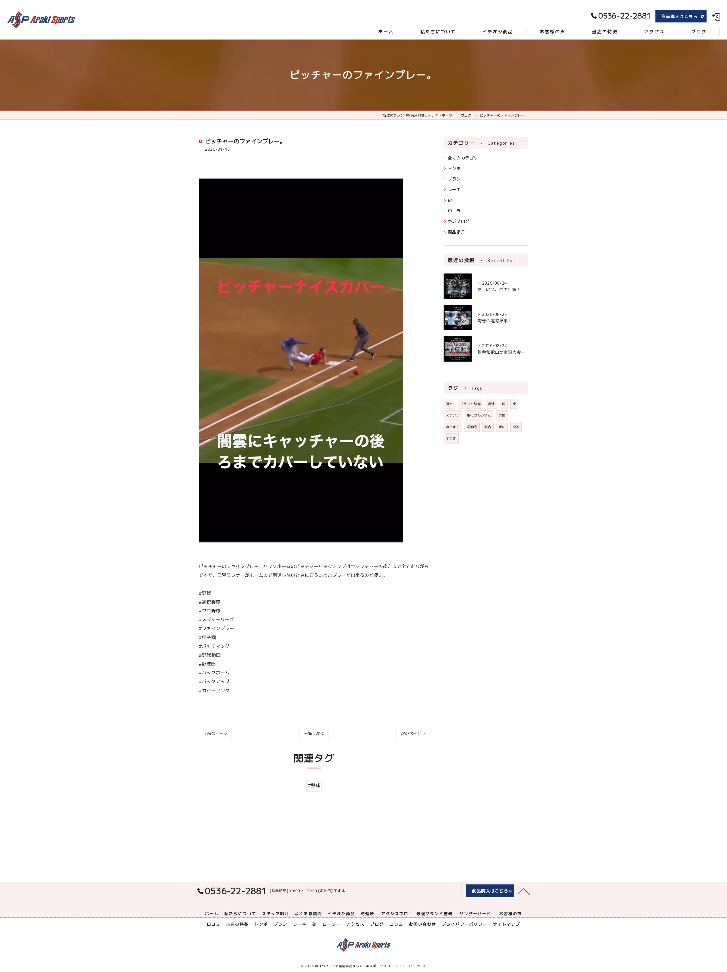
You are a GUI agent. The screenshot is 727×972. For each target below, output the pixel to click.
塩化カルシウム (479, 415)
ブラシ (454, 179)
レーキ (454, 189)
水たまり (453, 426)
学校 (501, 415)
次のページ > (413, 733)
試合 (487, 426)
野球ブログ (458, 221)
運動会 (472, 426)
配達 (516, 426)
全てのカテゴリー (465, 158)
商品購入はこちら (679, 16)
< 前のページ (215, 733)
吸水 (449, 403)
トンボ (454, 168)
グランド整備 (470, 403)
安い (501, 426)
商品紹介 (456, 232)
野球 (491, 403)
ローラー (456, 211)
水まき (451, 438)
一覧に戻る (314, 733)
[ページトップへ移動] (524, 891)
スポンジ (453, 415)
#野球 (314, 785)
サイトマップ (506, 924)
